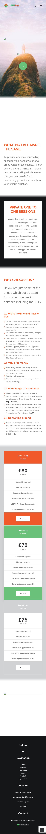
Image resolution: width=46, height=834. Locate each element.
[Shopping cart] (34, 6)
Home (23, 765)
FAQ (23, 773)
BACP (31, 413)
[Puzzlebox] (12, 5)
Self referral (23, 770)
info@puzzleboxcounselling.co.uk (23, 820)
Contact (23, 776)
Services (23, 767)
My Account (23, 779)
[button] (41, 5)
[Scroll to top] (42, 830)
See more (23, 519)
